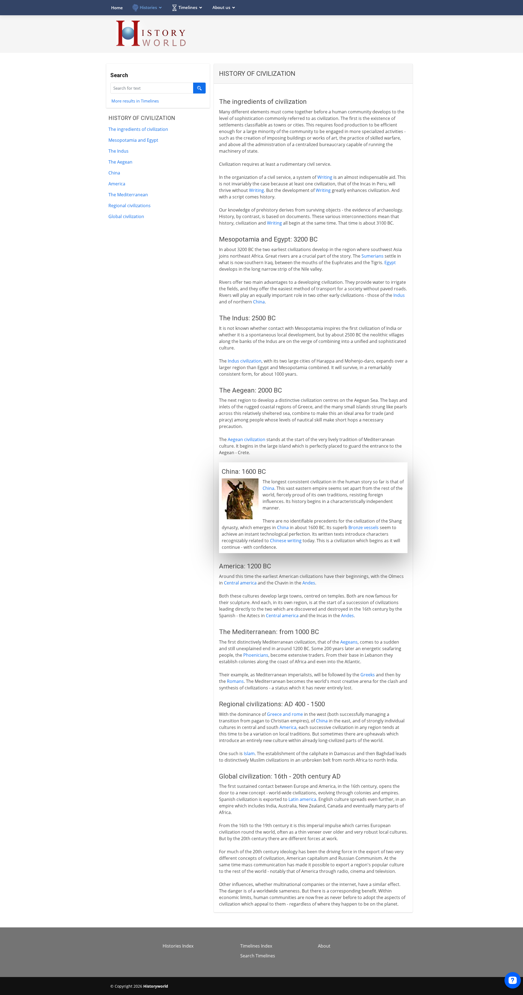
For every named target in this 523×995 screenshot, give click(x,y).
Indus (399, 295)
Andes (308, 583)
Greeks (367, 675)
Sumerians (372, 256)
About (324, 946)
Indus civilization (245, 361)
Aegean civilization (246, 439)
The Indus (118, 151)
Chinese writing (286, 541)
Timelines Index (256, 946)
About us (221, 7)
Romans (235, 681)
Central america (240, 583)
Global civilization (126, 216)
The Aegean (120, 162)
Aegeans (349, 642)
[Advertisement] (313, 34)
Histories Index (178, 946)
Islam (249, 753)
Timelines (187, 7)
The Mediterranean (128, 195)
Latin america (302, 799)
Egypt (390, 263)
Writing (324, 177)
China (114, 173)
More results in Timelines (135, 100)
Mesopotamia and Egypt (133, 140)
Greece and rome (285, 714)
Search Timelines (257, 956)
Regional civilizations (129, 206)
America (116, 184)
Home (117, 7)
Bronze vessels (363, 527)
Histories (148, 7)
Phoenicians (255, 655)
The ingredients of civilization (138, 129)
